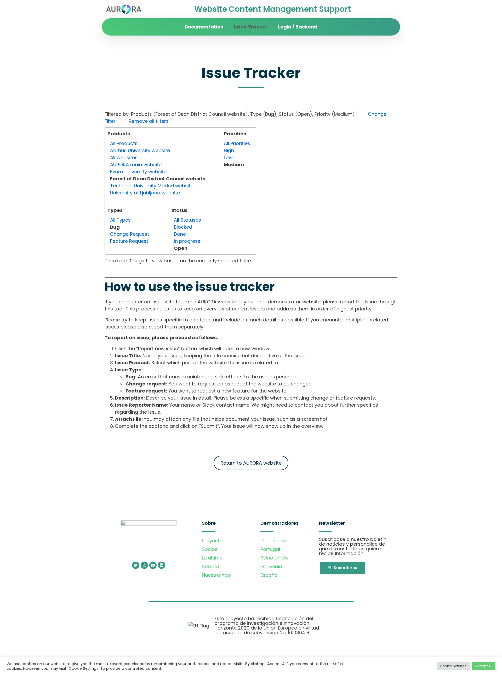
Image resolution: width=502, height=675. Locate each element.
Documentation (204, 27)
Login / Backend (297, 27)
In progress (187, 241)
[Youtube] (153, 565)
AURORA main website (136, 164)
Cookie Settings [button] (453, 666)
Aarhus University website (140, 150)
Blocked (183, 227)
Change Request (129, 234)
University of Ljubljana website (145, 192)
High (229, 150)
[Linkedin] (161, 565)
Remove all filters (149, 121)
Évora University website (138, 171)
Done (180, 234)
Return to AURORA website (251, 463)
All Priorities (237, 143)
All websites (124, 157)
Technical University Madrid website (151, 185)
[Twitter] (135, 565)
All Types (120, 220)
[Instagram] (144, 565)
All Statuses (187, 220)
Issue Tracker (250, 27)
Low (228, 157)
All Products (124, 143)
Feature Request (129, 241)
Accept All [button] (483, 666)
